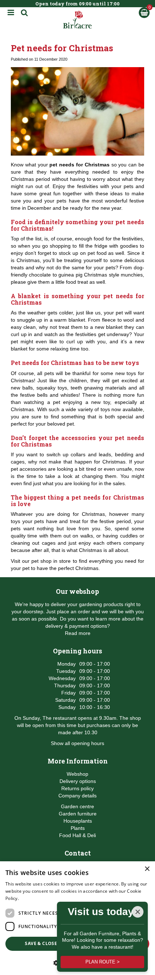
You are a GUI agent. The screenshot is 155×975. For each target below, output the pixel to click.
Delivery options (77, 781)
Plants (78, 828)
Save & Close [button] (41, 943)
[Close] (137, 912)
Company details (77, 795)
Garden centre (77, 806)
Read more (77, 633)
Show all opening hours (77, 743)
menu (10, 12)
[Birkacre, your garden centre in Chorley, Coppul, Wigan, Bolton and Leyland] (77, 20)
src (24, 12)
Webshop (77, 774)
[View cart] (144, 12)
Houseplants (77, 821)
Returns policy (77, 788)
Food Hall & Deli (77, 835)
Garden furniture (78, 814)
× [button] (147, 869)
